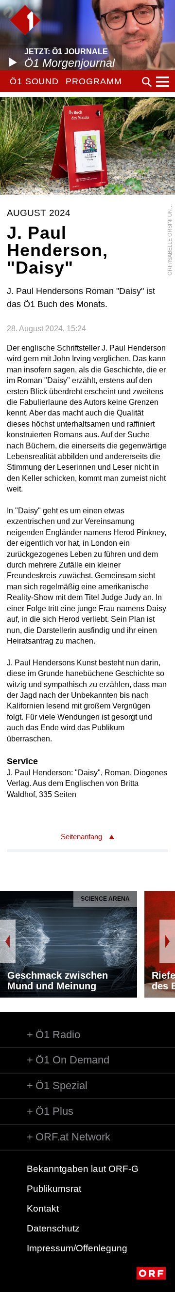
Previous (8, 941)
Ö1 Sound (34, 81)
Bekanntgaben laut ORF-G (83, 1169)
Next (167, 941)
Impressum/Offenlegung (77, 1248)
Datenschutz (53, 1228)
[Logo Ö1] (25, 20)
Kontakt (43, 1208)
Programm (94, 81)
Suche (147, 82)
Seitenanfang (81, 836)
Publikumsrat (54, 1189)
